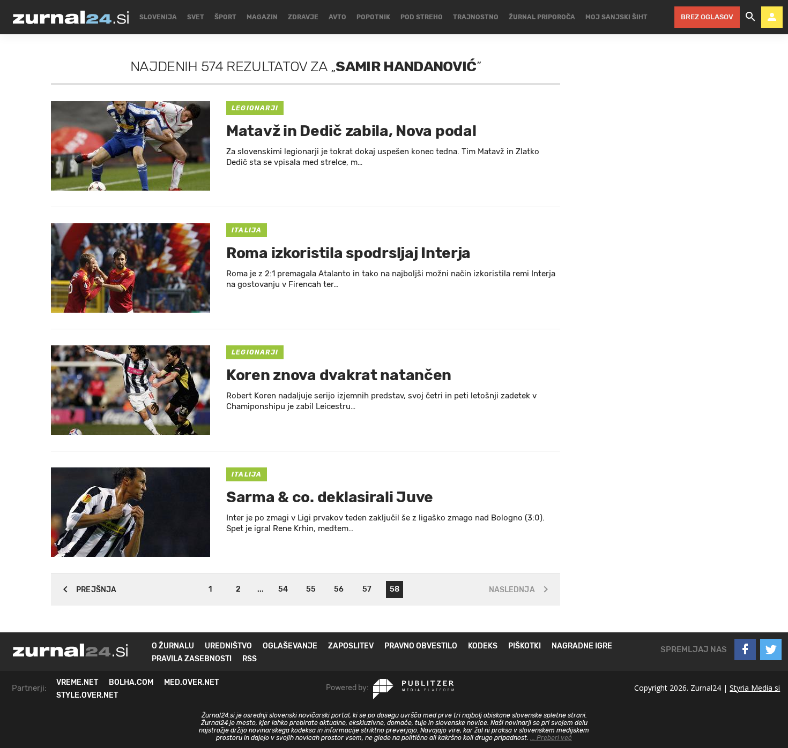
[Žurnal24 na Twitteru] (771, 649)
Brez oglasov (707, 17)
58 (394, 589)
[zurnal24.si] (71, 17)
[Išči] (750, 17)
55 (311, 589)
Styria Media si (755, 688)
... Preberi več (551, 738)
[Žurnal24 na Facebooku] (745, 649)
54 (283, 589)
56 (339, 589)
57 (366, 589)
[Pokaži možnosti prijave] (772, 17)
